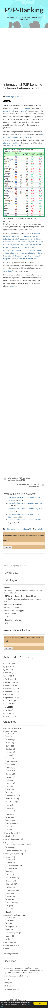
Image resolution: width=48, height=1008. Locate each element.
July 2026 (7, 666)
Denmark (9, 764)
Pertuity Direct (11, 903)
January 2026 (9, 685)
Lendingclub (10, 890)
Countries (8, 731)
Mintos (6, 979)
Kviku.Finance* (31, 247)
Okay (40, 1003)
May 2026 (8, 673)
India (8, 780)
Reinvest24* (8, 256)
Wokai (8, 939)
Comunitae (10, 868)
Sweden (9, 820)
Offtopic (7, 836)
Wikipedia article (10, 976)
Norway (9, 805)
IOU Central (10, 884)
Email (6, 540)
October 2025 (9, 694)
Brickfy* (36, 236)
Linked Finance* (22, 250)
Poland (8, 808)
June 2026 (8, 670)
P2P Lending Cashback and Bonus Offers (20, 596)
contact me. (13, 286)
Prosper (9, 906)
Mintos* (28, 108)
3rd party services (11, 728)
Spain (26, 529)
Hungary (9, 777)
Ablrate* (37, 233)
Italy (7, 786)
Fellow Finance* (37, 242)
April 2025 (8, 713)
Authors (8, 617)
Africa (8, 733)
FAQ (6, 623)
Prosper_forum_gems (12, 854)
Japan (8, 789)
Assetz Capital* (9, 111)
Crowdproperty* (27, 239)
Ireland (8, 783)
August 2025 (9, 701)
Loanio (8, 893)
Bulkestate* (7, 239)
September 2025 (10, 698)
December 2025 (10, 688)
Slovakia (9, 814)
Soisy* (30, 256)
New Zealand (11, 802)
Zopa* (36, 259)
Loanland (9, 896)
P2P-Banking (24, 10)
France (13, 529)
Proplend (24, 253)
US (7, 830)
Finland (9, 768)
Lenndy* (32, 250)
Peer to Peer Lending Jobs (14, 611)
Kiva (7, 923)
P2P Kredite (8, 986)
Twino (13, 259)
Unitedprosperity (12, 933)
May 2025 (8, 710)
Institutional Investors (13, 604)
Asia (7, 737)
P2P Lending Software (13, 607)
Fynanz (8, 875)
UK (30, 529)
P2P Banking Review (11, 839)
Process (7, 842)
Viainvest (20, 259)
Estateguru (8, 982)
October (6, 253)
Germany (19, 529)
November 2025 (10, 691)
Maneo (8, 899)
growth (37, 529)
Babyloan (9, 917)
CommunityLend (12, 865)
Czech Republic (12, 761)
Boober (8, 859)
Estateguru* (25, 242)
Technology (8, 942)
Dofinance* (15, 242)
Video (6, 948)
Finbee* (16, 245)
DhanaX (9, 920)
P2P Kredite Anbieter (11, 989)
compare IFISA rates (14, 146)
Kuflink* (21, 247)
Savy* (25, 256)
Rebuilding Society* (36, 253)
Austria (8, 743)
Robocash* (17, 256)
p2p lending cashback (11, 143)
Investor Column (10, 833)
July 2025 (7, 704)
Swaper (6, 259)
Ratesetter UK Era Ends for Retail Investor (28, 485)
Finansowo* (7, 245)
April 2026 (8, 676)
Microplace (10, 927)
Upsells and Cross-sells (14, 851)
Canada (9, 755)
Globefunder (11, 878)
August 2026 (9, 663)
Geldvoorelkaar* (35, 245)
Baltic (7, 529)
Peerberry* (23, 111)
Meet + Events (10, 614)
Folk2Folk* (24, 245)
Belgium (9, 749)
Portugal (9, 811)
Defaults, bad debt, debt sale (17, 844)
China (8, 758)
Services (7, 857)
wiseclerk (20, 97)
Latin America (11, 796)
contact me (7, 271)
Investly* (13, 247)
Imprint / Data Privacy (13, 620)
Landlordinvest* (9, 250)
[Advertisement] (24, 55)
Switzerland (10, 824)
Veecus (8, 936)
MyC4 (8, 930)
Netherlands (10, 799)
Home (7, 587)
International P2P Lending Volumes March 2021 (19, 479)
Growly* (6, 247)
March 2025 (8, 716)
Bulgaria (9, 752)
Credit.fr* (16, 239)
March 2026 (8, 679)
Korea (8, 792)
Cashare (9, 862)
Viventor (29, 259)
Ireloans (9, 887)
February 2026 (9, 682)
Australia (9, 740)
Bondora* (28, 236)
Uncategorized (9, 945)
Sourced (36, 256)
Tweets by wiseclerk (11, 954)
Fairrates (9, 871)
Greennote (10, 881)
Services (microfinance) (13, 915)
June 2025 (8, 707)
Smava (8, 909)
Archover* (7, 236)
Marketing (10, 848)
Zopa (8, 912)
